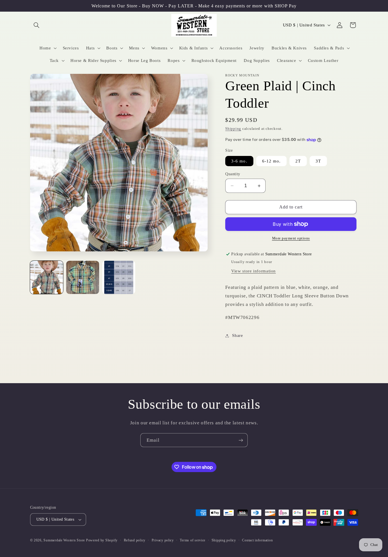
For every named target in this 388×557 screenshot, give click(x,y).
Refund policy (135, 540)
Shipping (233, 129)
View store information (253, 271)
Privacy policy (163, 540)
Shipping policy (224, 540)
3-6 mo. (239, 161)
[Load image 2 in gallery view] (82, 277)
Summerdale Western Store (64, 540)
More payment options (291, 238)
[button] (36, 25)
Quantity (232, 174)
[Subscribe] (240, 440)
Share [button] (237, 335)
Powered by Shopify (102, 540)
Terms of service (192, 540)
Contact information (257, 540)
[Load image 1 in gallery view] (46, 277)
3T (318, 161)
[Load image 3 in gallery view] (118, 277)
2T (298, 161)
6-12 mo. (271, 161)
